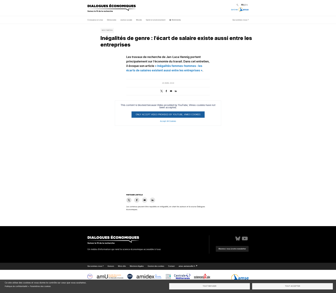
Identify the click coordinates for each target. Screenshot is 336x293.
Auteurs (110, 266)
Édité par (234, 10)
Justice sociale (126, 20)
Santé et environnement (156, 20)
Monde (139, 20)
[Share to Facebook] (166, 91)
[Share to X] (161, 91)
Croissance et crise (95, 20)
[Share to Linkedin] (175, 91)
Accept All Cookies (168, 121)
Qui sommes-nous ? (240, 20)
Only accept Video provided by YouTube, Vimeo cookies (168, 115)
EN (246, 5)
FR (242, 5)
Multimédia (176, 20)
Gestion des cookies (156, 266)
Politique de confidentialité (16, 286)
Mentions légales (137, 266)
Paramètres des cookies (40, 286)
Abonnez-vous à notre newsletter (232, 249)
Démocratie (111, 20)
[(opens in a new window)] (238, 238)
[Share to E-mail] (171, 91)
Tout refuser (209, 286)
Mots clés (122, 266)
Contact (171, 266)
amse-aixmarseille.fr (187, 266)
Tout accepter (292, 286)
